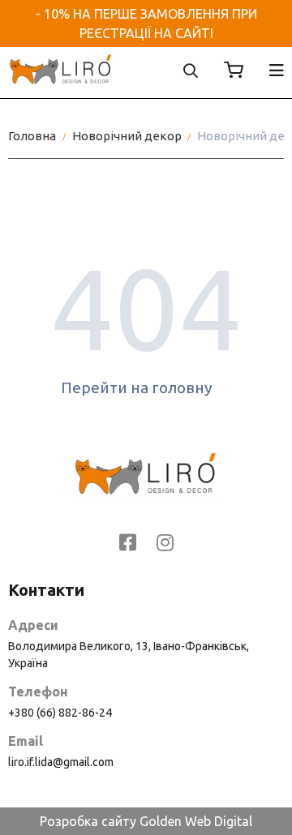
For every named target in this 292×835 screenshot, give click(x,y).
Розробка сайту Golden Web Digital (146, 821)
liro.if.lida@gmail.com (61, 762)
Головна (32, 136)
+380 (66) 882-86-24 (60, 712)
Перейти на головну (136, 387)
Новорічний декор (127, 136)
